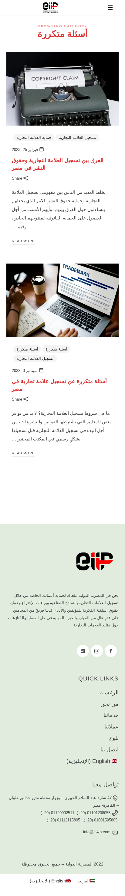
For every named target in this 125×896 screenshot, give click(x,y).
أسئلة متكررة (56, 349)
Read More (23, 241)
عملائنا (111, 727)
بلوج (114, 738)
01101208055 (99, 813)
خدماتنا (111, 715)
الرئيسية (109, 693)
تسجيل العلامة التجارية (77, 137)
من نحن (109, 704)
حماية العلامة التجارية (34, 137)
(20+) (82, 813)
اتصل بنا (109, 750)
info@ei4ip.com (97, 832)
